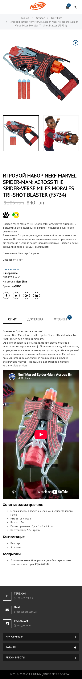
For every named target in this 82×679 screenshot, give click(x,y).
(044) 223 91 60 (23, 598)
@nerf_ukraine (22, 625)
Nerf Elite (21, 281)
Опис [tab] (12, 319)
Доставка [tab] (35, 319)
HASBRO (16, 286)
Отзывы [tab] (62, 318)
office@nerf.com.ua (25, 611)
